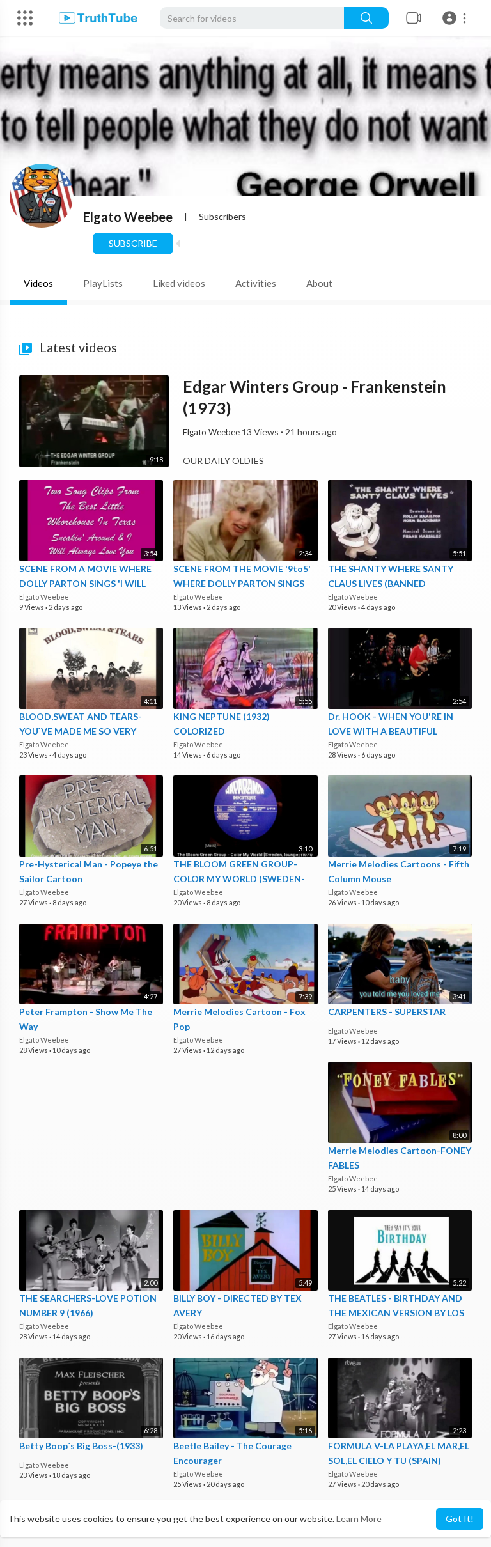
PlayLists (103, 283)
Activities (255, 283)
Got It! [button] (460, 1518)
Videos (38, 283)
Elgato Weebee (128, 216)
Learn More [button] (359, 1518)
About (319, 283)
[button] (456, 18)
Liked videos (179, 283)
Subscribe (133, 243)
